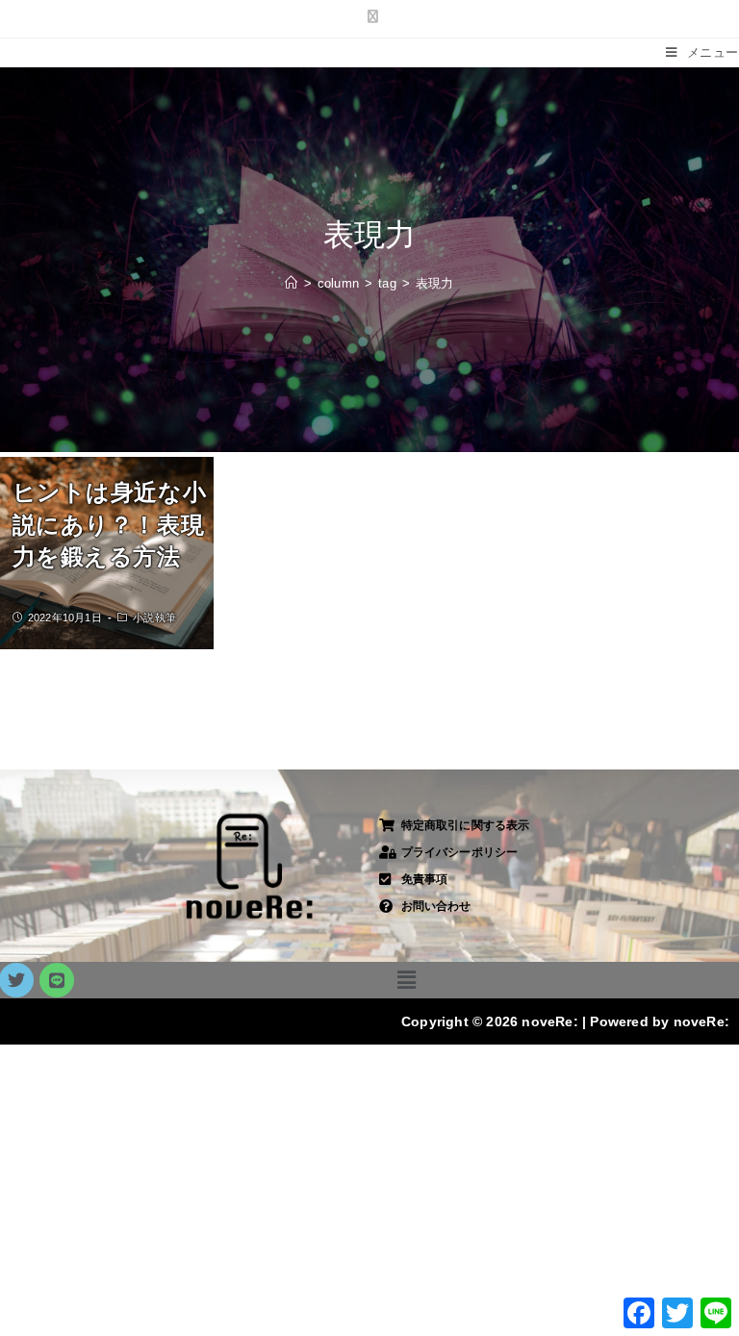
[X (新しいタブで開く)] (369, 16)
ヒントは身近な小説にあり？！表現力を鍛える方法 (110, 524)
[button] (406, 980)
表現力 (435, 283)
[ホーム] (291, 283)
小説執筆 (154, 617)
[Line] (56, 980)
